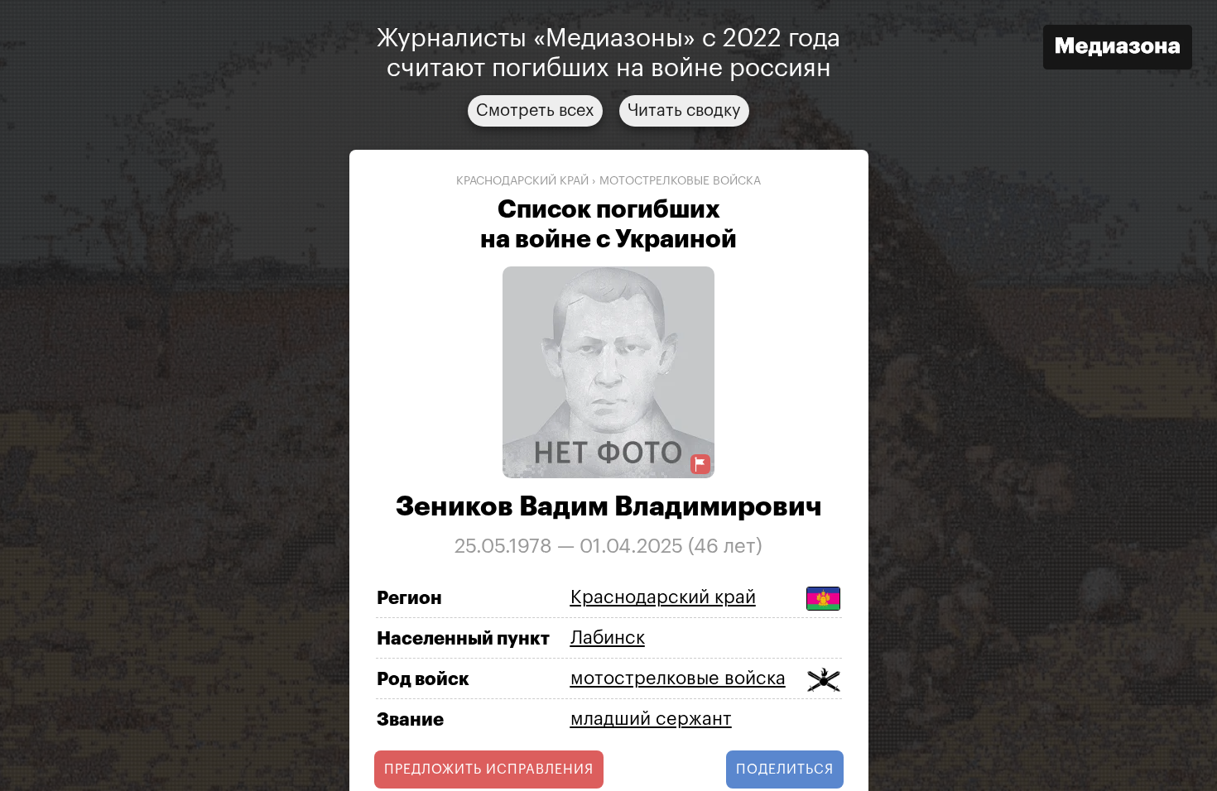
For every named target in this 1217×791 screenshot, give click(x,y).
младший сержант (651, 719)
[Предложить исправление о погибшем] (700, 464)
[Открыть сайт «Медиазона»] (1118, 49)
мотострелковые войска (680, 181)
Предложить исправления (489, 769)
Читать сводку (684, 111)
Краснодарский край (522, 181)
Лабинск (607, 638)
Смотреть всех (535, 111)
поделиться (785, 769)
